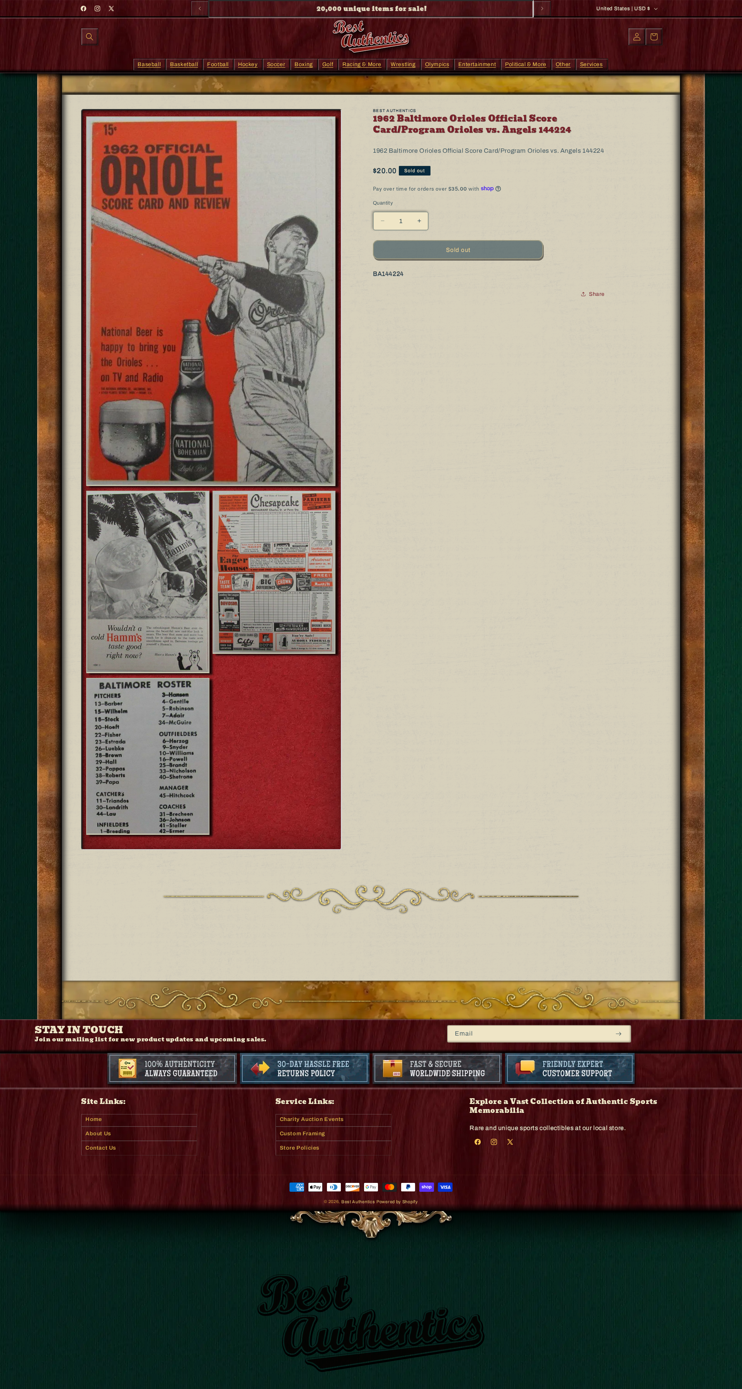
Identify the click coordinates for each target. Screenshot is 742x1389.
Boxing (303, 64)
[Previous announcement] (199, 8)
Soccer (276, 64)
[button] (89, 36)
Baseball (149, 64)
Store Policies (300, 1148)
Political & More (525, 64)
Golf (327, 64)
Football (218, 64)
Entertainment (477, 64)
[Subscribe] (618, 1033)
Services (591, 64)
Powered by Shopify (397, 1201)
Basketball (184, 64)
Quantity (383, 202)
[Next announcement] (542, 8)
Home (93, 1119)
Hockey (248, 64)
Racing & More (361, 64)
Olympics (437, 64)
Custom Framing (302, 1133)
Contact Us (100, 1148)
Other (563, 64)
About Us (98, 1133)
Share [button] (597, 294)
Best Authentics (358, 1201)
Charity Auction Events (312, 1119)
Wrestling (403, 64)
